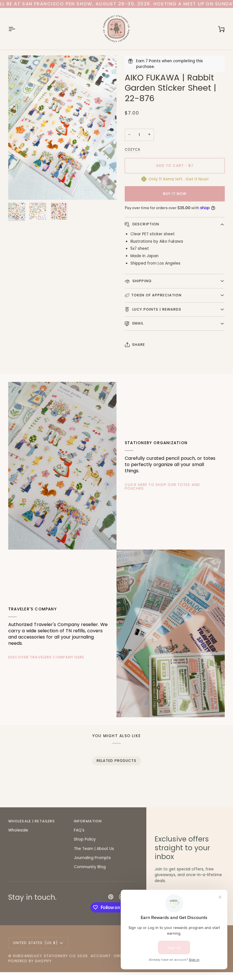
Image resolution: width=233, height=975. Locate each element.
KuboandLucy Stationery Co (44, 955)
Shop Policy (85, 839)
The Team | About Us (94, 848)
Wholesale (18, 830)
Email (137, 323)
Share (138, 344)
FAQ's (79, 830)
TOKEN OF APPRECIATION (156, 295)
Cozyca (132, 149)
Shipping (141, 280)
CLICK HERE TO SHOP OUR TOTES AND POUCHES (162, 486)
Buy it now (174, 193)
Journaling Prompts (92, 857)
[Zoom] (62, 127)
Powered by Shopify (30, 961)
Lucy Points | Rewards (156, 309)
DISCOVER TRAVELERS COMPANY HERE (46, 657)
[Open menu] (16, 29)
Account (101, 955)
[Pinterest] (110, 896)
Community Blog (90, 867)
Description (145, 224)
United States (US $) (35, 942)
